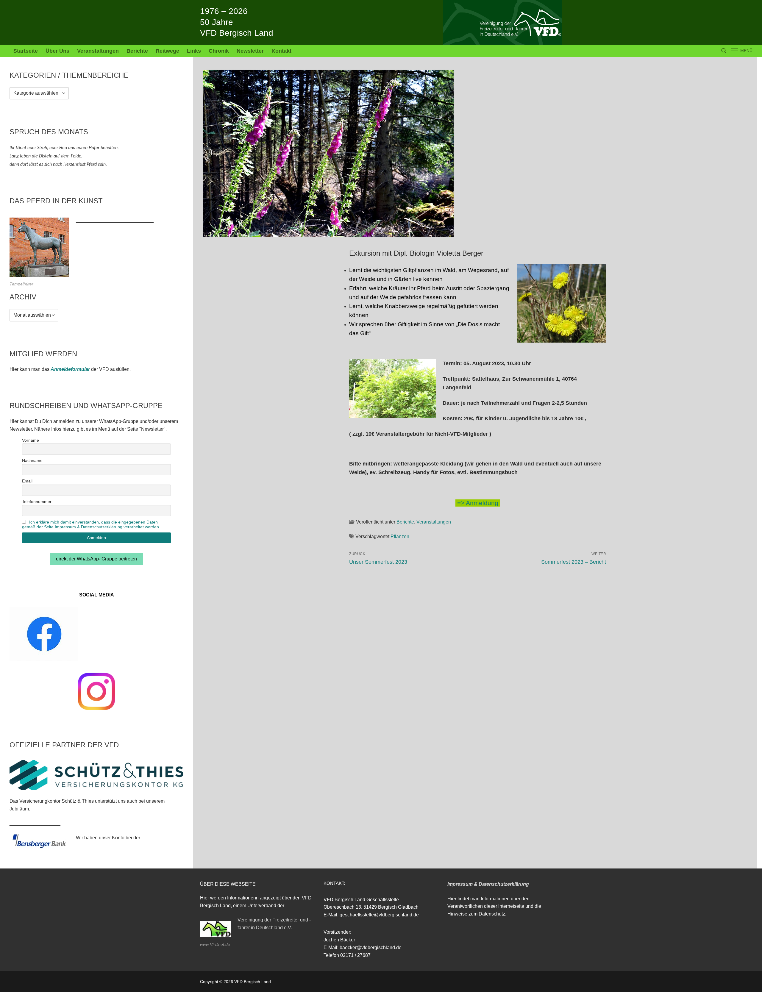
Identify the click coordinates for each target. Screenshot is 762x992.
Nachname (32, 460)
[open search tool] (724, 51)
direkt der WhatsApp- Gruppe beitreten (96, 558)
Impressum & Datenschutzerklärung (488, 884)
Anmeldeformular (70, 369)
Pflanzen (400, 536)
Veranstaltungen (433, 521)
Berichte (405, 521)
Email (27, 481)
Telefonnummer (36, 501)
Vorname (30, 440)
